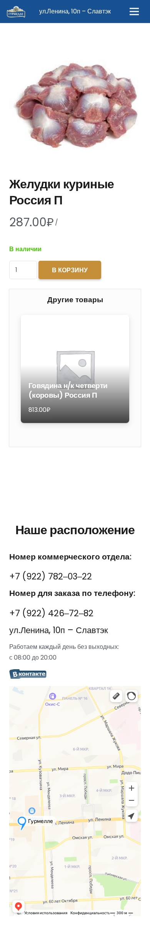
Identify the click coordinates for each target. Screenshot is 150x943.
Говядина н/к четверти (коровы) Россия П (68, 390)
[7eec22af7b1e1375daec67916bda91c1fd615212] (75, 674)
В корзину (70, 270)
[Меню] (134, 11)
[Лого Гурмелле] (15, 11)
